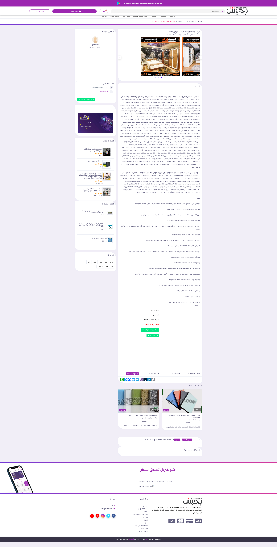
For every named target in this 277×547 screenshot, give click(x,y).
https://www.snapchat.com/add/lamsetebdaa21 (174, 285)
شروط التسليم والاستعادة (140, 514)
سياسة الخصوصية (143, 508)
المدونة (154, 16)
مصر (103, 11)
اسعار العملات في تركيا (140, 16)
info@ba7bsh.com (107, 508)
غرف (111, 262)
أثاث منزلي (181, 21)
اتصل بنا (104, 16)
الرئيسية (172, 16)
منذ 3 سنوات (171, 34)
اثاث (89, 262)
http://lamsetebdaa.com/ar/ (183, 262)
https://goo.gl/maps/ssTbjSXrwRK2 (182, 257)
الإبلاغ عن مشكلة (132, 373)
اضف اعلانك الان (73, 11)
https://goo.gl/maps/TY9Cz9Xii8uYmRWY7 (180, 209)
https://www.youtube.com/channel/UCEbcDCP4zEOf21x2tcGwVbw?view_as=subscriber (161, 274)
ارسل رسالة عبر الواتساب (149, 329)
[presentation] (201, 57)
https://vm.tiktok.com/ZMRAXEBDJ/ (180, 279)
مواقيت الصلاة (114, 16)
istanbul (110, 506)
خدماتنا (146, 511)
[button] (165, 77)
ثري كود (131, 539)
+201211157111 (153, 335)
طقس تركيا (126, 16)
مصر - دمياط (182, 34)
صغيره (100, 262)
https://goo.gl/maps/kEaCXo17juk (183, 234)
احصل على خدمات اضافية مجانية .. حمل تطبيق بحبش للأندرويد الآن (142, 3)
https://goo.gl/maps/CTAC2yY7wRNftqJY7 (180, 246)
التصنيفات (164, 16)
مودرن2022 (109, 266)
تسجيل (177, 440)
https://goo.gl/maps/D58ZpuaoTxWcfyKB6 (180, 220)
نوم (106, 262)
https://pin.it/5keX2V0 (184, 291)
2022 (94, 262)
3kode (147, 539)
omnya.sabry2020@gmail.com (100, 87)
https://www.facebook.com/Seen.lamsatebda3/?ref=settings (169, 268)
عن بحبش (145, 506)
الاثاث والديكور (191, 21)
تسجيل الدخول (39, 11)
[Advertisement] (160, 353)
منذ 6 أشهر (195, 418)
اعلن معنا (145, 517)
